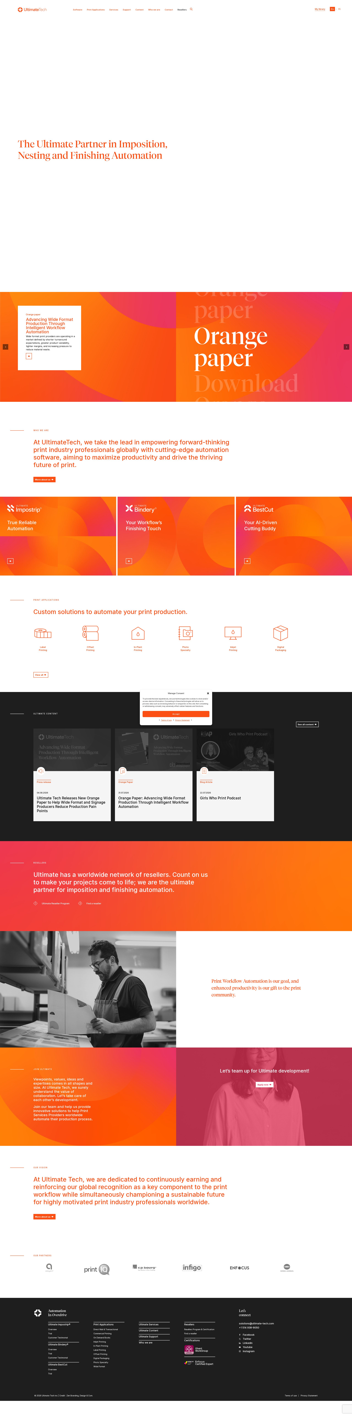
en (332, 9)
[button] (208, 693)
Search (191, 10)
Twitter (247, 1338)
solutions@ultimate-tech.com (256, 1323)
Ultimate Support (148, 1336)
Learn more (29, 356)
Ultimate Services (149, 1324)
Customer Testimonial (58, 1337)
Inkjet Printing (100, 1342)
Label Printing (100, 1350)
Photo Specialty (101, 1362)
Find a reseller (190, 1333)
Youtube (247, 1347)
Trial (50, 1333)
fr (340, 9)
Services (113, 9)
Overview (52, 1329)
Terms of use (166, 720)
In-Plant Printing (101, 1346)
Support (127, 9)
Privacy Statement (182, 720)
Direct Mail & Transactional (106, 1329)
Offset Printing (100, 1354)
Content (139, 9)
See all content (306, 724)
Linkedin (247, 1343)
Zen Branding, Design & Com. (80, 1395)
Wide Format (99, 1366)
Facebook (249, 1334)
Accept (176, 714)
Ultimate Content (148, 1330)
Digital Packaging (101, 1358)
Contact (169, 9)
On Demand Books (102, 1337)
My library (320, 9)
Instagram (249, 1351)
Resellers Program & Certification (199, 1329)
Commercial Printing (103, 1333)
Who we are (154, 9)
